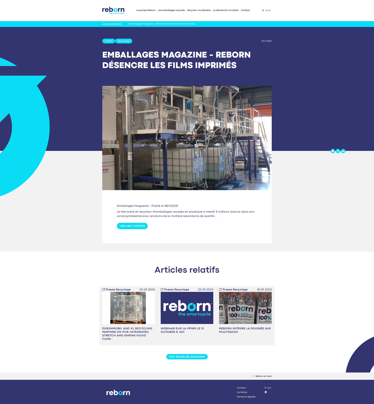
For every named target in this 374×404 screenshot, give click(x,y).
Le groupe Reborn (146, 10)
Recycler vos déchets (199, 10)
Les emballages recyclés (171, 10)
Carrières (242, 392)
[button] (132, 226)
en (270, 10)
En (269, 388)
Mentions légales (246, 397)
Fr (266, 388)
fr (266, 10)
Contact (245, 10)
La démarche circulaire (226, 10)
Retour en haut (264, 376)
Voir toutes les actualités (187, 356)
